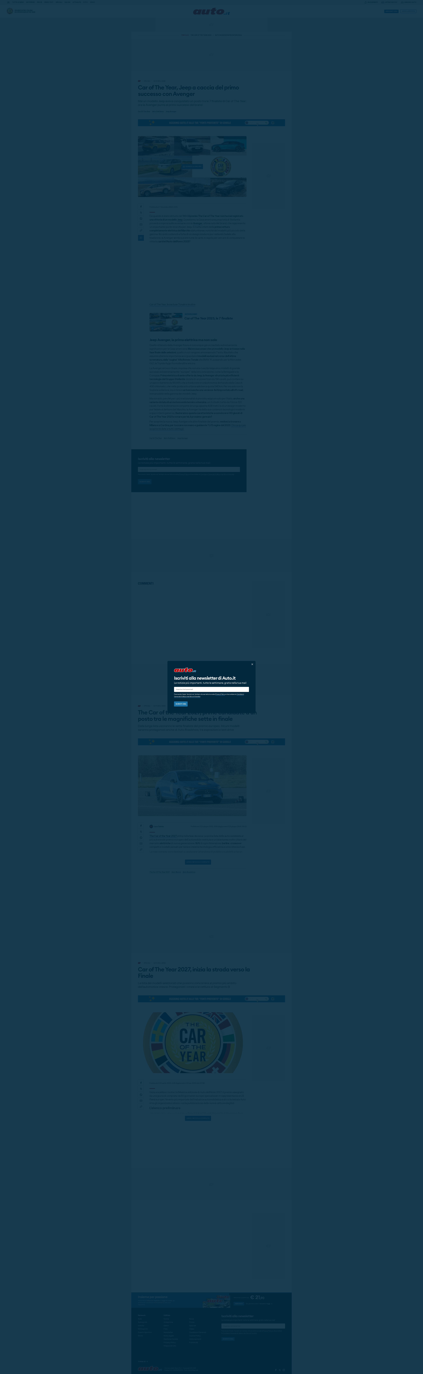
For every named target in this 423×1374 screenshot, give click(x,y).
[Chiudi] (252, 664)
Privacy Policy (220, 694)
